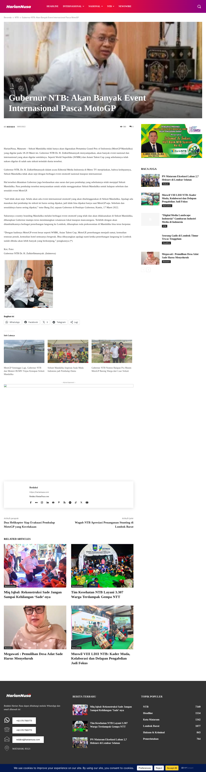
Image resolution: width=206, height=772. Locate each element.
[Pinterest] (73, 137)
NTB (17, 17)
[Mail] (53, 501)
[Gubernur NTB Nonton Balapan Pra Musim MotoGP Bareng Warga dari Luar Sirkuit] (112, 351)
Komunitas (76, 648)
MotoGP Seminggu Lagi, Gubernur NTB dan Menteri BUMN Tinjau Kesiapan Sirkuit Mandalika (24, 371)
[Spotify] (70, 501)
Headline (166, 243)
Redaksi (11, 127)
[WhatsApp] (83, 137)
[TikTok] (76, 501)
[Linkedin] (47, 501)
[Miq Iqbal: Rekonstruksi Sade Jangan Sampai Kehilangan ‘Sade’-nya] (35, 566)
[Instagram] (42, 501)
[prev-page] (143, 270)
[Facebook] (54, 137)
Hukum (166, 184)
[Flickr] (36, 501)
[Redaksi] (16, 494)
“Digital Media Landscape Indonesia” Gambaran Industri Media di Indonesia (179, 218)
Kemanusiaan (10, 586)
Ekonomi (8, 648)
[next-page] (148, 270)
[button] (199, 6)
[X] (64, 137)
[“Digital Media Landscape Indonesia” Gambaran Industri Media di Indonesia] (150, 219)
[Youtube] (87, 501)
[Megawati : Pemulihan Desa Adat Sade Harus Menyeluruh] (35, 627)
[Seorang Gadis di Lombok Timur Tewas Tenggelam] (150, 239)
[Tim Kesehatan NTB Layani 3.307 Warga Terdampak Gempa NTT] (102, 566)
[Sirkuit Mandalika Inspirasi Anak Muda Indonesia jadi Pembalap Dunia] (68, 351)
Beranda (8, 17)
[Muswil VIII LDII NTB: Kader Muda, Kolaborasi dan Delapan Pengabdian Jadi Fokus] (102, 627)
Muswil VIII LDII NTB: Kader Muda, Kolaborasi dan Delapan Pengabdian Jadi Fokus (100, 658)
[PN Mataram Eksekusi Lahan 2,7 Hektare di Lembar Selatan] (150, 180)
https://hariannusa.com (39, 492)
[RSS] (64, 501)
